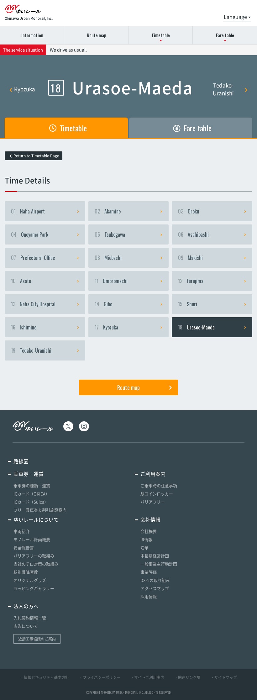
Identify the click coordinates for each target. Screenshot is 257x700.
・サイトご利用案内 (147, 677)
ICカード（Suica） (30, 502)
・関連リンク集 (187, 677)
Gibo (103, 304)
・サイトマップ (224, 677)
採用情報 (148, 596)
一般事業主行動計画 (158, 564)
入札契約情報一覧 (29, 618)
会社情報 (150, 519)
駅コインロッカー (156, 494)
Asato (21, 281)
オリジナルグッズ (29, 580)
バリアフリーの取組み (33, 556)
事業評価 (148, 572)
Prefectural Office (33, 257)
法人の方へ (26, 606)
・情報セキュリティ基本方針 (44, 677)
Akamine (108, 211)
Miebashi (108, 257)
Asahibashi (193, 234)
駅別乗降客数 (25, 572)
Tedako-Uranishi (223, 89)
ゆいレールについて (36, 519)
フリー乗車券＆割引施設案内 (39, 510)
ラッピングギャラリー (33, 588)
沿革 (144, 547)
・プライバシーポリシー (99, 677)
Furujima (190, 281)
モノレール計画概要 (31, 539)
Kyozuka (24, 89)
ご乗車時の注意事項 (158, 485)
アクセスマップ (154, 588)
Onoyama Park (29, 234)
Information (32, 35)
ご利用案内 (152, 473)
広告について (25, 626)
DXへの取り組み (155, 580)
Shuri (187, 304)
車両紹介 (21, 531)
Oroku (188, 211)
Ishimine (23, 327)
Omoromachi (111, 281)
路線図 (21, 461)
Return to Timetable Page (36, 156)
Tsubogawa (110, 234)
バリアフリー (152, 502)
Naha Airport (28, 211)
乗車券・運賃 (28, 473)
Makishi (190, 257)
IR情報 (146, 539)
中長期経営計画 (154, 556)
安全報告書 (23, 547)
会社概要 (148, 531)
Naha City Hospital (33, 304)
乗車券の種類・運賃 (31, 485)
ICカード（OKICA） (31, 494)
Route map (96, 35)
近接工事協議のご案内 (37, 639)
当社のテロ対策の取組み (35, 564)
